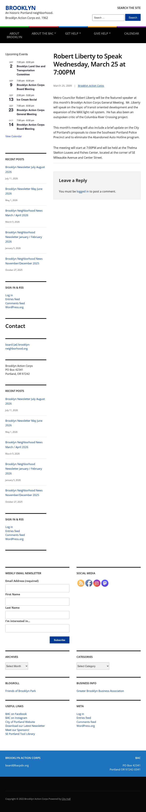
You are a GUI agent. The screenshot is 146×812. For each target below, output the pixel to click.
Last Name (12, 607)
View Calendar (13, 136)
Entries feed (12, 299)
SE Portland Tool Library (20, 734)
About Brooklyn (14, 35)
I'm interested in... (17, 621)
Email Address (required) (22, 581)
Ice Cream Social (27, 99)
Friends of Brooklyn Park (20, 691)
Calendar (131, 33)
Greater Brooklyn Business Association (100, 691)
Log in (9, 295)
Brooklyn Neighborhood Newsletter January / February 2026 (23, 236)
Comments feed (15, 303)
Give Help (101, 33)
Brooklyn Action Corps (91, 85)
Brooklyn (20, 8)
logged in (83, 191)
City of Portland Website (20, 722)
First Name (12, 594)
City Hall (66, 798)
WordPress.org (14, 307)
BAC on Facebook (16, 714)
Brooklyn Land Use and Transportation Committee (31, 70)
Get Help (71, 33)
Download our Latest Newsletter (25, 726)
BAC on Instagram (16, 718)
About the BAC (42, 33)
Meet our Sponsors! (17, 730)
